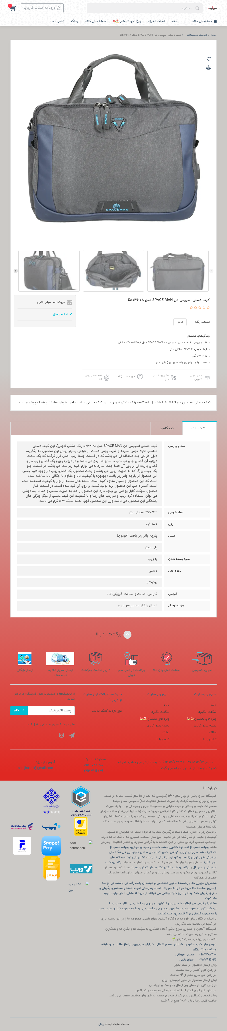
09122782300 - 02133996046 (92, 768)
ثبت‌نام (19, 710)
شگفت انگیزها (156, 21)
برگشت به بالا (109, 634)
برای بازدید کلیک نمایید (107, 711)
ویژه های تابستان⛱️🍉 (126, 21)
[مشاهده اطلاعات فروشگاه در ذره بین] (78, 887)
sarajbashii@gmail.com (35, 768)
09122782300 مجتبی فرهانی (196, 955)
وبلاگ (74, 21)
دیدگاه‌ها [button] (167, 428)
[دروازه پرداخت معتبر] (81, 826)
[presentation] (211, 271)
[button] (15, 8)
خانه (174, 21)
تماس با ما (58, 21)
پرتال (101, 1024)
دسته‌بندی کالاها (202, 21)
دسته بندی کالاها (95, 21)
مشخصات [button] (199, 428)
